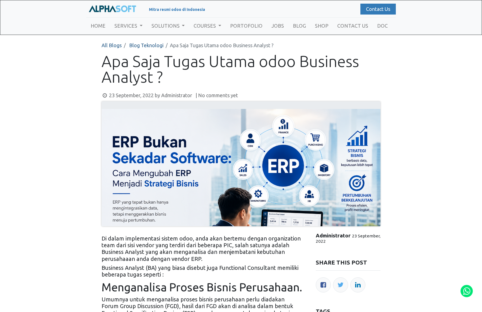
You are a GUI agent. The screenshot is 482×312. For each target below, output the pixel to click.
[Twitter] (340, 284)
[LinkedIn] (357, 284)
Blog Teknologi (146, 45)
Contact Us (378, 9)
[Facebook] (323, 284)
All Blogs (112, 45)
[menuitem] (98, 26)
